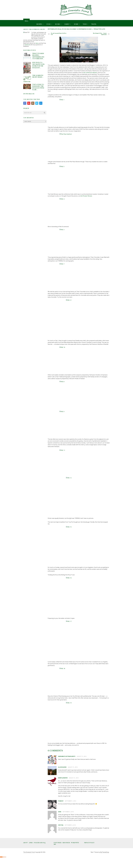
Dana (59, 811)
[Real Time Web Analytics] (3, 857)
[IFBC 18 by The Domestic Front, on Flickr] (79, 680)
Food (48, 24)
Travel (93, 24)
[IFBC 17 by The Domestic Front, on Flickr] (79, 639)
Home (76, 24)
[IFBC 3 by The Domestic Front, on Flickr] (79, 241)
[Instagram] (32, 103)
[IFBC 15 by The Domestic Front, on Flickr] (79, 545)
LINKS (31, 842)
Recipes (39, 24)
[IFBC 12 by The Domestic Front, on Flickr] (79, 496)
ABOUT (25, 842)
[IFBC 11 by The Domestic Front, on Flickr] (79, 462)
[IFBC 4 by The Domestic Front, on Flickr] (79, 211)
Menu (26, 21)
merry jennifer (63, 778)
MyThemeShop (104, 852)
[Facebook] (24, 103)
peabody (60, 801)
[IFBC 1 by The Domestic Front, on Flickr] (79, 111)
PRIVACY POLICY (89, 842)
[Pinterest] (28, 103)
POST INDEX (57, 842)
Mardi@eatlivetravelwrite (66, 756)
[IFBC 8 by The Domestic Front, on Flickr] (79, 393)
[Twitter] (36, 103)
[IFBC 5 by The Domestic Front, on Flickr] (79, 178)
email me (27, 45)
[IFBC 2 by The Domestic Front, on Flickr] (79, 49)
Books (57, 24)
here (37, 43)
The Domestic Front (29, 852)
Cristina (60, 825)
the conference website (90, 72)
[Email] (40, 103)
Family (66, 24)
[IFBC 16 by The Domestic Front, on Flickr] (79, 596)
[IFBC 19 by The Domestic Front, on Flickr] (79, 721)
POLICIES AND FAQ (39, 842)
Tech (85, 24)
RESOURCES (66, 842)
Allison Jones (62, 767)
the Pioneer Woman (86, 196)
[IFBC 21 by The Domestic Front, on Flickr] (79, 318)
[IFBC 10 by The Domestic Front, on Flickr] (79, 359)
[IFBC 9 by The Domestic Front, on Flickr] (79, 423)
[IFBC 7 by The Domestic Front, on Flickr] (79, 276)
